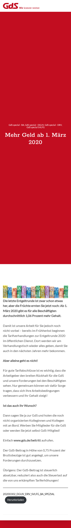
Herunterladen (15, 499)
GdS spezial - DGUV (34, 125)
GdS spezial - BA (16, 125)
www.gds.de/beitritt (27, 440)
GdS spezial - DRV (53, 125)
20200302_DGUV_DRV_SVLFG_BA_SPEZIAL (29, 494)
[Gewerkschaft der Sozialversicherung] (21, 6)
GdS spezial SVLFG (36, 127)
